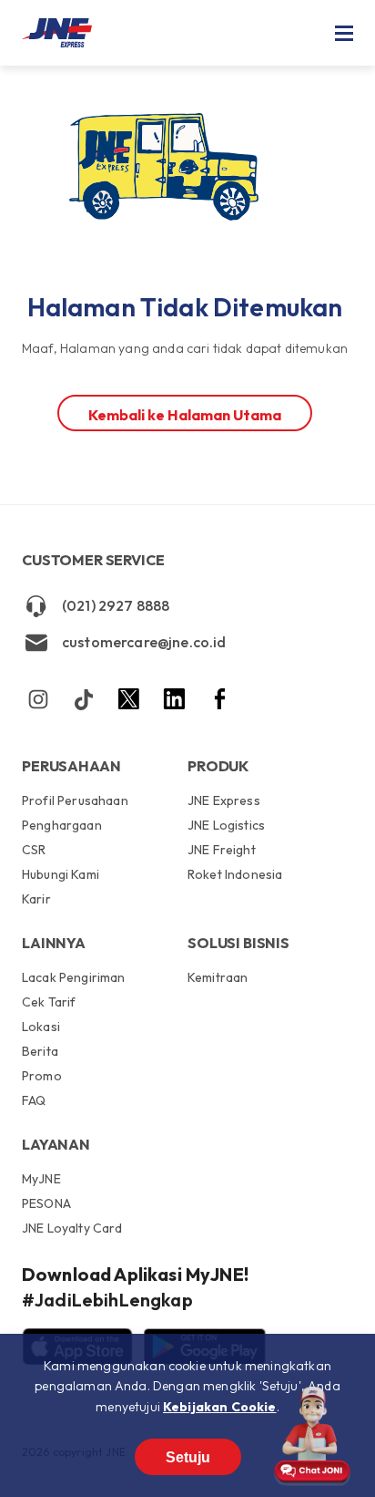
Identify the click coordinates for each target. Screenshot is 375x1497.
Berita (40, 1051)
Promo (42, 1076)
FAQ (34, 1100)
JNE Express (224, 801)
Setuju (188, 1457)
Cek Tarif (49, 1002)
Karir (36, 898)
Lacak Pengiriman (74, 978)
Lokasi (41, 1026)
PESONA (46, 1203)
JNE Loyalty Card (72, 1227)
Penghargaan (62, 825)
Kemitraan (218, 978)
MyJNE (41, 1179)
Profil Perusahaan (75, 801)
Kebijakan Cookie (220, 1407)
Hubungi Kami (60, 874)
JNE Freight (222, 849)
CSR (34, 849)
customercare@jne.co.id (144, 642)
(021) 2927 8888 (115, 605)
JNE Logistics (226, 825)
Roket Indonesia (235, 874)
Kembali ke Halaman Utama (184, 415)
